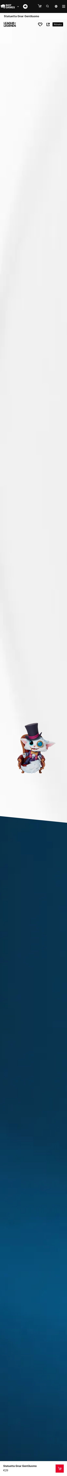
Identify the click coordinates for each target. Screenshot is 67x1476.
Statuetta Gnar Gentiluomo (20, 1466)
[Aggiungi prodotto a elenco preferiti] (40, 24)
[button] (41, 6)
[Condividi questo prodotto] (48, 24)
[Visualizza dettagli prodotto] (60, 1468)
